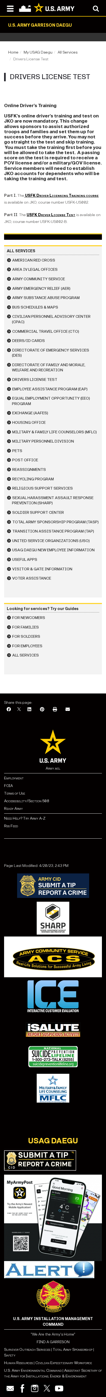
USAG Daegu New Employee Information (53, 550)
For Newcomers (28, 617)
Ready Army (13, 808)
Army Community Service (38, 279)
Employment (14, 778)
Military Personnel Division (43, 441)
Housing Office (29, 422)
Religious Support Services (42, 488)
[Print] (55, 709)
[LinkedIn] (29, 709)
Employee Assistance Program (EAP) (50, 389)
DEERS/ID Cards (28, 340)
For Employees (27, 646)
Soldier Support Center (38, 512)
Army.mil (53, 768)
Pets (17, 451)
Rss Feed (11, 826)
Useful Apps (24, 559)
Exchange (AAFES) (30, 413)
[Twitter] (47, 1388)
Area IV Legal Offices (35, 269)
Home (13, 52)
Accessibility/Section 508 (26, 801)
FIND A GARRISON (53, 1342)
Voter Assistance (31, 578)
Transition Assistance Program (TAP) (53, 531)
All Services (67, 52)
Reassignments (29, 469)
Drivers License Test (34, 379)
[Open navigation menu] (10, 8)
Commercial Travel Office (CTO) (45, 331)
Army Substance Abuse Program (46, 297)
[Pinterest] (42, 709)
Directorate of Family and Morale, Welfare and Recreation (48, 368)
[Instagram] (35, 1388)
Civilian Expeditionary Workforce (63, 1363)
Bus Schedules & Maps (35, 307)
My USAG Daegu (38, 52)
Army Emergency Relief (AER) (41, 288)
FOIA (8, 785)
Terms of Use (14, 793)
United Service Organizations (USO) (51, 541)
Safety (9, 1355)
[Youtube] (59, 1388)
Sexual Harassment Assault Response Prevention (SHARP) (52, 501)
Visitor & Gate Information (42, 569)
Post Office (25, 460)
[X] (19, 709)
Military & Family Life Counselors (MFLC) (54, 432)
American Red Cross (33, 260)
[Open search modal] (96, 8)
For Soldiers (26, 636)
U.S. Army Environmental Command (33, 1370)
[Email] (67, 709)
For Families (25, 627)
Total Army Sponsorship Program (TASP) (55, 522)
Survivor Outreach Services (27, 1349)
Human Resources (18, 1363)
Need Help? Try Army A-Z (24, 818)
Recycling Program (33, 479)
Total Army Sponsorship (72, 1349)
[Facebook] (8, 709)
